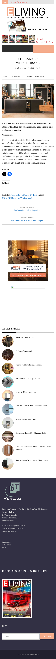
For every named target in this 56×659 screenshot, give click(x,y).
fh (40, 68)
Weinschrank (26, 198)
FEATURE (15, 195)
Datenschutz (6, 545)
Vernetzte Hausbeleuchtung (26, 392)
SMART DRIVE (29, 195)
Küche (5, 198)
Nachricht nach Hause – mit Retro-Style (31, 406)
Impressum (6, 542)
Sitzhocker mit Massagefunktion (28, 378)
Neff (19, 198)
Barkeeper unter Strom (25, 338)
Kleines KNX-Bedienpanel (26, 419)
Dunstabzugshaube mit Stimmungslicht (31, 433)
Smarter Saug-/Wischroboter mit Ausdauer (32, 460)
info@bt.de (12, 531)
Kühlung (12, 198)
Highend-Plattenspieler (24, 351)
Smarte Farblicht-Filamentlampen (29, 365)
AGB (4, 548)
